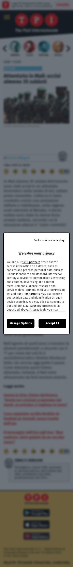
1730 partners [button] (31, 262)
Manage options (21, 323)
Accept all (52, 323)
